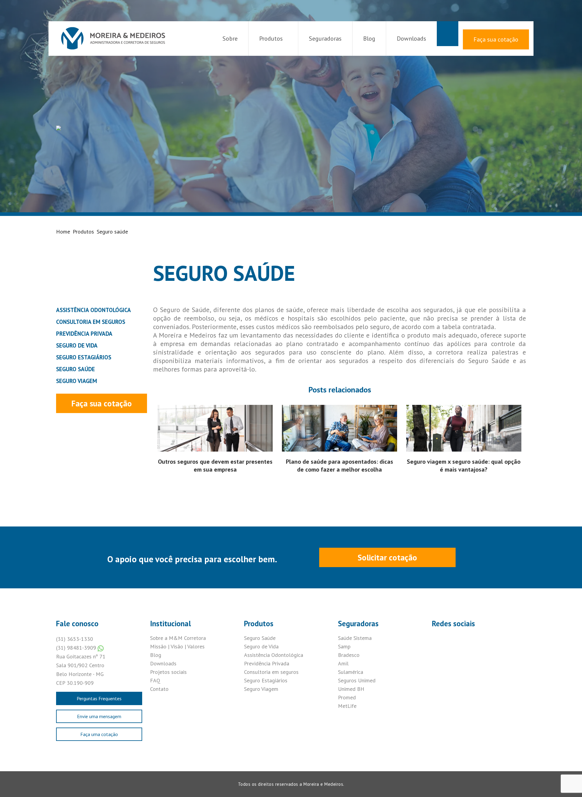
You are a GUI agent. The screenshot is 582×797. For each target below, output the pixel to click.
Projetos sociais (168, 671)
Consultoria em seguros (271, 671)
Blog (369, 38)
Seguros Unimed (357, 680)
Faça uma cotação (99, 734)
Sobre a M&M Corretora (178, 637)
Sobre (230, 38)
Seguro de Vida (261, 646)
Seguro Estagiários (265, 680)
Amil (343, 663)
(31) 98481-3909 (77, 647)
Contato (159, 688)
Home (63, 231)
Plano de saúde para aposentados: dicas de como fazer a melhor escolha (339, 465)
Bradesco (349, 654)
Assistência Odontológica (273, 654)
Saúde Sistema (355, 637)
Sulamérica (350, 671)
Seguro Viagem (261, 688)
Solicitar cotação (387, 557)
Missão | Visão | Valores (177, 646)
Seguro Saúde (260, 637)
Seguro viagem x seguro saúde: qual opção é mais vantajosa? (463, 465)
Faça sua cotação (495, 39)
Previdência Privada (266, 663)
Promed (347, 697)
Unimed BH (351, 688)
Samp (344, 646)
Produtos (271, 38)
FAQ (155, 680)
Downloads (411, 38)
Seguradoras (325, 38)
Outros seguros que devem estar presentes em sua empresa (215, 465)
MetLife (347, 705)
